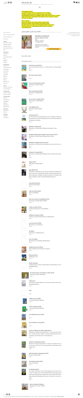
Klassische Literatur (7, 42)
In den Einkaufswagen (54, 48)
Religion (5, 62)
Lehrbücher (5, 74)
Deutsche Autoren (7, 46)
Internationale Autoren (8, 48)
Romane (5, 78)
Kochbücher (6, 53)
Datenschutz (41, 396)
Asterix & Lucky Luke (7, 87)
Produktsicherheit (53, 396)
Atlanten (5, 55)
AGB (32, 396)
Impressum (36, 396)
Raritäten (5, 38)
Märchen (5, 76)
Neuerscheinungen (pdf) (73, 34)
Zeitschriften (6, 117)
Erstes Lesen (6, 65)
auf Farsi (5, 83)
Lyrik (4, 49)
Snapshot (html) (75, 35)
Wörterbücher (6, 81)
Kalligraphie (6, 101)
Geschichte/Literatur (7, 56)
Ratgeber (5, 60)
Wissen (5, 79)
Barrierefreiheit (46, 396)
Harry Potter (6, 71)
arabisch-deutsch (7, 92)
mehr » (30, 70)
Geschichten (6, 69)
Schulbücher (6, 104)
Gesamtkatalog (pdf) (74, 32)
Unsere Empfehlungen (9, 34)
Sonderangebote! (7, 36)
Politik (4, 58)
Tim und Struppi (6, 88)
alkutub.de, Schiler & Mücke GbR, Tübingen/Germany (21, 396)
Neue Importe (6, 32)
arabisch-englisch (7, 94)
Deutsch (5, 97)
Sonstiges (5, 115)
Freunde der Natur (7, 67)
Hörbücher (5, 72)
